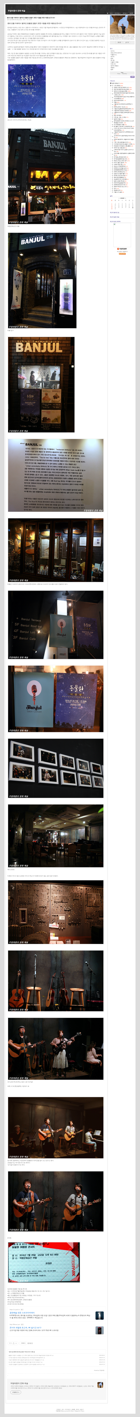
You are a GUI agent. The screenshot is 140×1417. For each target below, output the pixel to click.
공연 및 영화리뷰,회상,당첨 (14, 19)
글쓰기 (82, 1409)
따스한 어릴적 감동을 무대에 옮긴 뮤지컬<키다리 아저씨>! (24, 1362)
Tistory (82, 1411)
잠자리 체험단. (115, 66)
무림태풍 (58, 1411)
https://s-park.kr (15, 1309)
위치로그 (125, 13)
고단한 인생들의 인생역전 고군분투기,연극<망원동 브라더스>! (26, 1364)
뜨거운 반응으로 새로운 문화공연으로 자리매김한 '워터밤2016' (26, 1357)
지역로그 (58, 1409)
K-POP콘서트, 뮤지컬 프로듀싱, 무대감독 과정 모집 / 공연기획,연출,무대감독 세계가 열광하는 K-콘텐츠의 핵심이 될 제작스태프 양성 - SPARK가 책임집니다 (50, 1317)
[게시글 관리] (16, 1343)
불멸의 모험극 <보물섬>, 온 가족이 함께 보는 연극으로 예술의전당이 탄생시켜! (30, 1355)
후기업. (113, 60)
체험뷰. (113, 67)
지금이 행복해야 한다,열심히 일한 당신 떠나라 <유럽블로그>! (25, 1360)
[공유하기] (13, 1343)
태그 (111, 13)
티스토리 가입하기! (122, 251)
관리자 (77, 1409)
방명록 (131, 13)
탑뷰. (112, 69)
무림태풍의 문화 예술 (16, 11)
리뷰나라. (113, 64)
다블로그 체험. (115, 62)
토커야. (113, 51)
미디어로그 (118, 13)
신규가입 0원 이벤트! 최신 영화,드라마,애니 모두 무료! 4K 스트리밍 (34, 1330)
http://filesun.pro (15, 1324)
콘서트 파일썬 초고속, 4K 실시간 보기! (25, 1328)
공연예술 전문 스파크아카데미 (22, 1313)
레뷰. (112, 58)
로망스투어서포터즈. (116, 53)
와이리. (113, 56)
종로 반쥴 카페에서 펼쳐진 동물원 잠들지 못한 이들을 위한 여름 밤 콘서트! (31, 17)
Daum (72, 1411)
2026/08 (122, 198)
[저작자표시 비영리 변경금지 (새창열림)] (30, 1343)
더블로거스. (114, 54)
